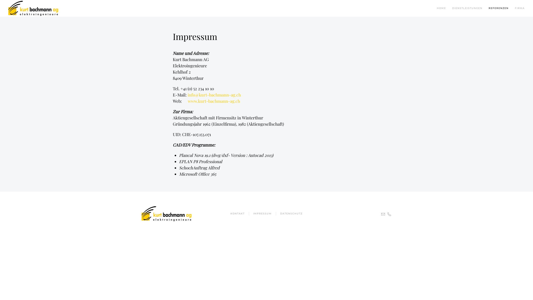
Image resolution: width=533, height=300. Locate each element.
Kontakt (237, 213)
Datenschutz (291, 213)
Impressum (262, 213)
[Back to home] (33, 8)
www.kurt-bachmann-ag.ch (214, 101)
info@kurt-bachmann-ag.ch (214, 95)
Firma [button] (520, 8)
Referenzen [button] (499, 8)
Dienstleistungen (467, 8)
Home (441, 8)
